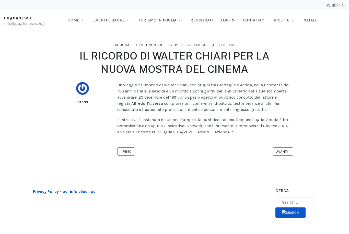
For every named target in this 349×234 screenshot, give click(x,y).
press (82, 101)
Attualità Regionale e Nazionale (139, 45)
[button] (76, 20)
